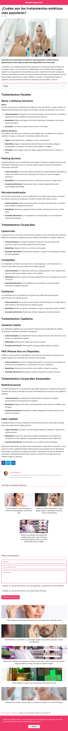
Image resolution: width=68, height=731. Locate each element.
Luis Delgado (15, 472)
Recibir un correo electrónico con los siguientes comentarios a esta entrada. (33, 586)
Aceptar (34, 726)
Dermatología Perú (34, 2)
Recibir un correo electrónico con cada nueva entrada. (24, 591)
